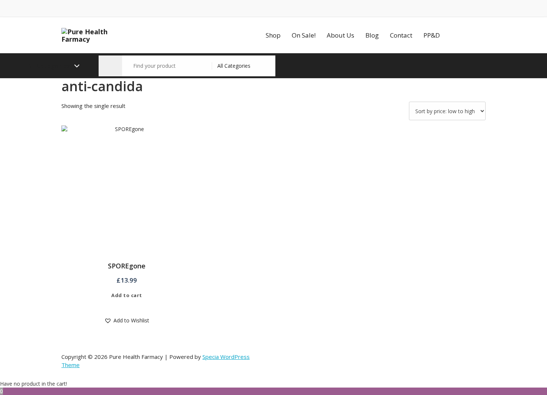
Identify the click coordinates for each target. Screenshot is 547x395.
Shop (273, 35)
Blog (372, 35)
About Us (340, 35)
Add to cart (126, 295)
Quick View (132, 306)
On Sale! (304, 35)
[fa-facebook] (63, 8)
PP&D (431, 35)
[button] (110, 65)
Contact (401, 35)
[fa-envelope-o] (75, 8)
